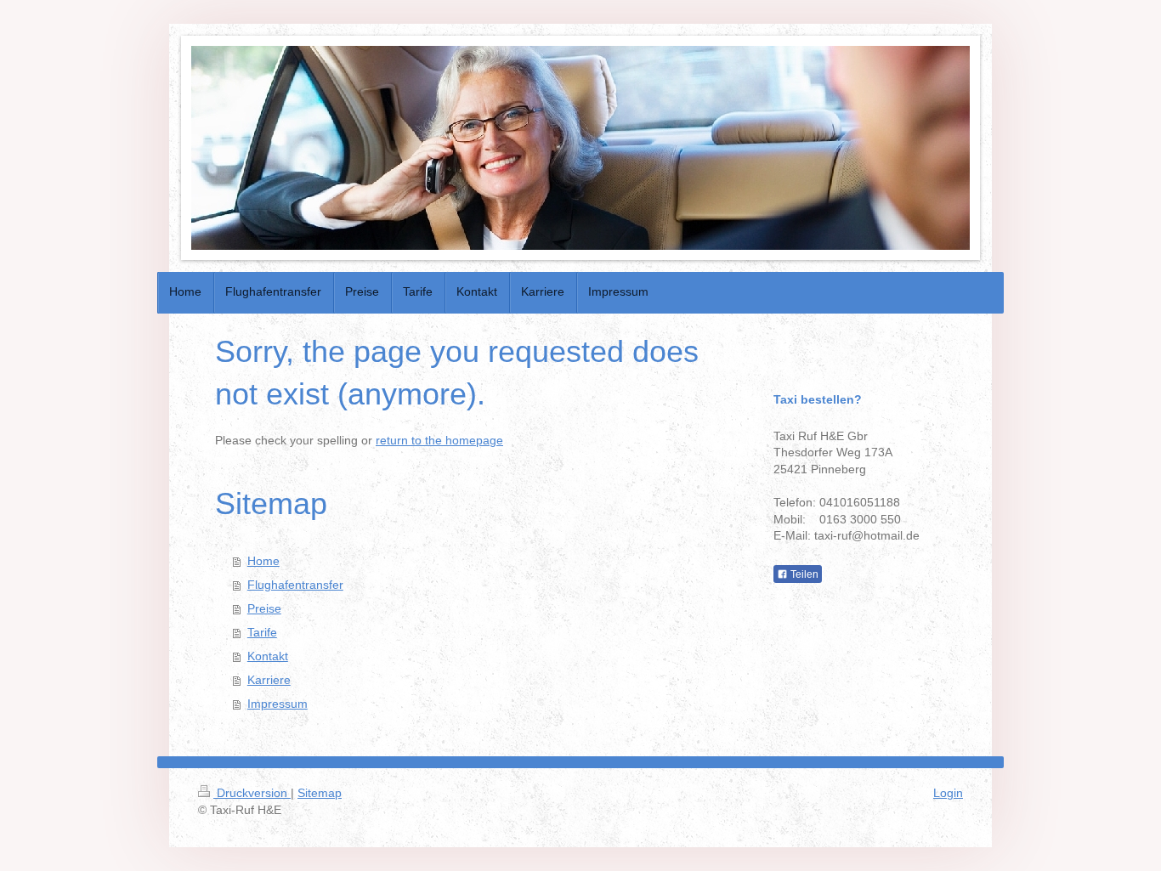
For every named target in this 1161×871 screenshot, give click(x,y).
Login (948, 793)
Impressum (277, 703)
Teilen (803, 574)
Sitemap (319, 793)
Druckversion (252, 793)
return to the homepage (439, 440)
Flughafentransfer (295, 584)
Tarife (262, 632)
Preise (264, 608)
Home (263, 561)
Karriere (269, 680)
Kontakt (267, 656)
